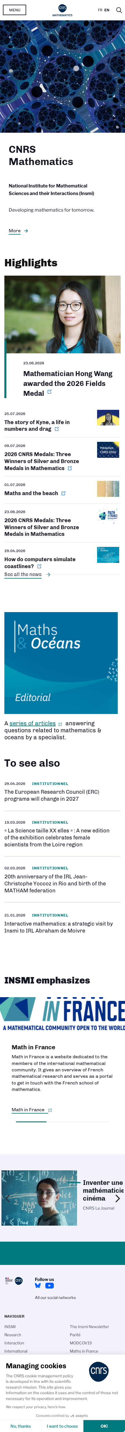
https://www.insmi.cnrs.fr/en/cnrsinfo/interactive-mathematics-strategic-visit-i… (62, 923)
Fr (100, 10)
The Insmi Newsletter (89, 1326)
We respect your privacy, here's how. (36, 1407)
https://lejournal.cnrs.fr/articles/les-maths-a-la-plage (62, 489)
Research (12, 1334)
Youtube (49, 1286)
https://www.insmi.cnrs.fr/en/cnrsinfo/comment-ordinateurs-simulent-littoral (62, 558)
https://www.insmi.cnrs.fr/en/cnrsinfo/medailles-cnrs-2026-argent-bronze (62, 456)
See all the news (23, 574)
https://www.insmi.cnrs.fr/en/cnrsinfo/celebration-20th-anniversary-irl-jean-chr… (62, 879)
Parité (75, 1334)
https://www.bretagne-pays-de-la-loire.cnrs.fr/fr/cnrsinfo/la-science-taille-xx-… (62, 833)
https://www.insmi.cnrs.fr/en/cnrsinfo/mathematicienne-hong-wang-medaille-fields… (62, 337)
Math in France (28, 1109)
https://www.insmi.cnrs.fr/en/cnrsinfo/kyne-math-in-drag (62, 423)
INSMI (10, 1326)
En (106, 10)
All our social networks (55, 1297)
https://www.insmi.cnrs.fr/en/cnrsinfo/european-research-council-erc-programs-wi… (62, 791)
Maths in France (84, 1351)
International (15, 1351)
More (15, 230)
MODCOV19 (81, 1343)
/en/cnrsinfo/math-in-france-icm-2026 (62, 523)
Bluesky (37, 1286)
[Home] (62, 10)
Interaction (14, 1343)
